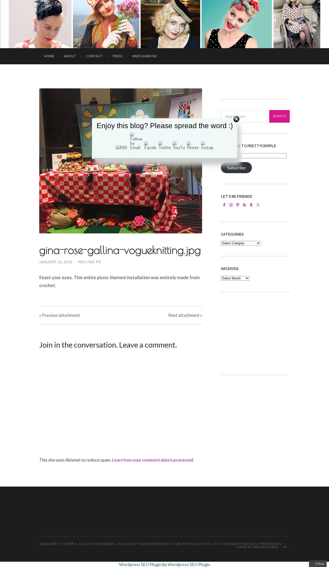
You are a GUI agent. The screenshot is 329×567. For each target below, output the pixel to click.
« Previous (59, 315)
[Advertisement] (257, 333)
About (70, 56)
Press (118, 56)
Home (49, 56)
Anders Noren (265, 547)
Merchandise (144, 56)
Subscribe (236, 167)
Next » (185, 315)
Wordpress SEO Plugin (140, 564)
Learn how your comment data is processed (152, 459)
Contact (94, 56)
